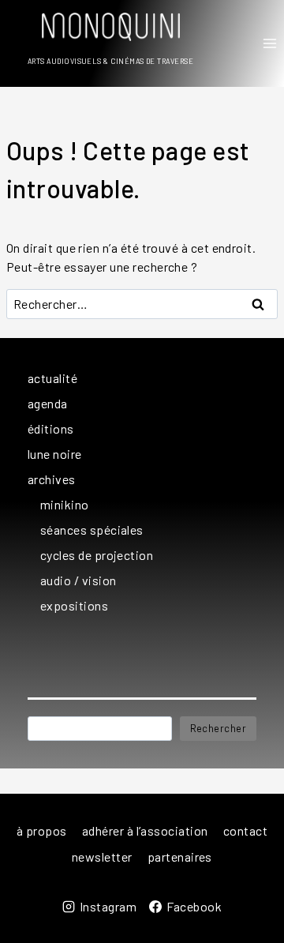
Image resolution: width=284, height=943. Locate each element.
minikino (64, 504)
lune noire (55, 453)
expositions (74, 605)
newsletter (102, 856)
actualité (52, 377)
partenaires (180, 856)
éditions (51, 428)
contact (245, 830)
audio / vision (78, 580)
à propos (42, 830)
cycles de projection (96, 554)
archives (52, 479)
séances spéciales (92, 529)
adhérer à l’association (145, 830)
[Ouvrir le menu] (269, 43)
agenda (48, 403)
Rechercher (218, 728)
